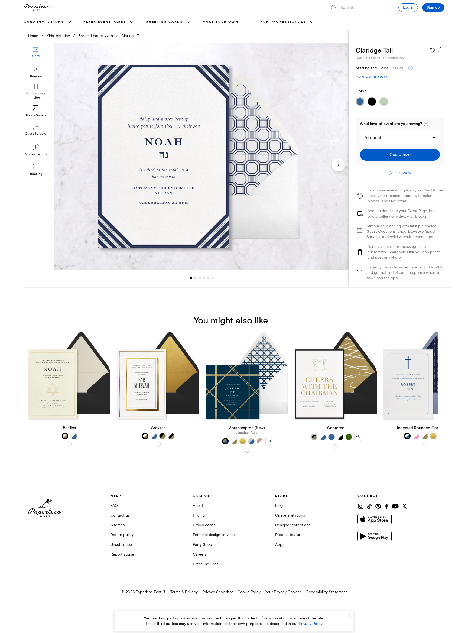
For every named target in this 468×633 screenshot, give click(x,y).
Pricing (199, 515)
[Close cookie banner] (349, 615)
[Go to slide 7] (213, 278)
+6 (358, 436)
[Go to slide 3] (195, 278)
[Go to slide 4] (200, 278)
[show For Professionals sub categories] (311, 22)
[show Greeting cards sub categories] (188, 22)
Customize (400, 154)
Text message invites (36, 95)
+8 (269, 441)
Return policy (122, 535)
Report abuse (122, 554)
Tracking (36, 174)
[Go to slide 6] (208, 278)
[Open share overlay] (441, 49)
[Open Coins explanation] (410, 68)
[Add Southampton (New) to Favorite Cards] (247, 450)
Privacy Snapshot (217, 592)
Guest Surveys (36, 134)
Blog (279, 505)
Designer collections (292, 525)
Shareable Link (36, 154)
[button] (426, 123)
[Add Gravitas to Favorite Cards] (158, 445)
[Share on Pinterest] (378, 506)
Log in (408, 7)
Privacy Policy (310, 623)
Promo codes (204, 525)
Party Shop (202, 544)
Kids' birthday (58, 36)
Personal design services (214, 535)
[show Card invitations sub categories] (69, 22)
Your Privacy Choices (283, 592)
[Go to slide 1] (191, 278)
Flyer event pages (104, 22)
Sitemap (117, 525)
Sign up (433, 7)
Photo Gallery (36, 115)
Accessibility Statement (326, 592)
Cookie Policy (249, 592)
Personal (372, 137)
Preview (36, 76)
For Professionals (283, 22)
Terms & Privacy (184, 592)
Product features (289, 535)
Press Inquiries (206, 564)
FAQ (114, 505)
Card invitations (44, 22)
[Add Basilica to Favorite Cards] (69, 445)
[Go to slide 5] (204, 278)
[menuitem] (48, 22)
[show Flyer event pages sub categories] (131, 22)
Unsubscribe (121, 544)
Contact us (120, 515)
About (198, 505)
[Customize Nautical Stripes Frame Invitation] (201, 156)
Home (33, 36)
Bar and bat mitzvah (95, 36)
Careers (200, 554)
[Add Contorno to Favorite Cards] (336, 446)
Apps (279, 544)
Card (36, 56)
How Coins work (372, 76)
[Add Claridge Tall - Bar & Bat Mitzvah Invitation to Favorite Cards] (432, 50)
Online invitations (290, 515)
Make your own (220, 22)
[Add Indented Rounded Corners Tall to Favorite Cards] (424, 445)
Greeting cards (164, 22)
